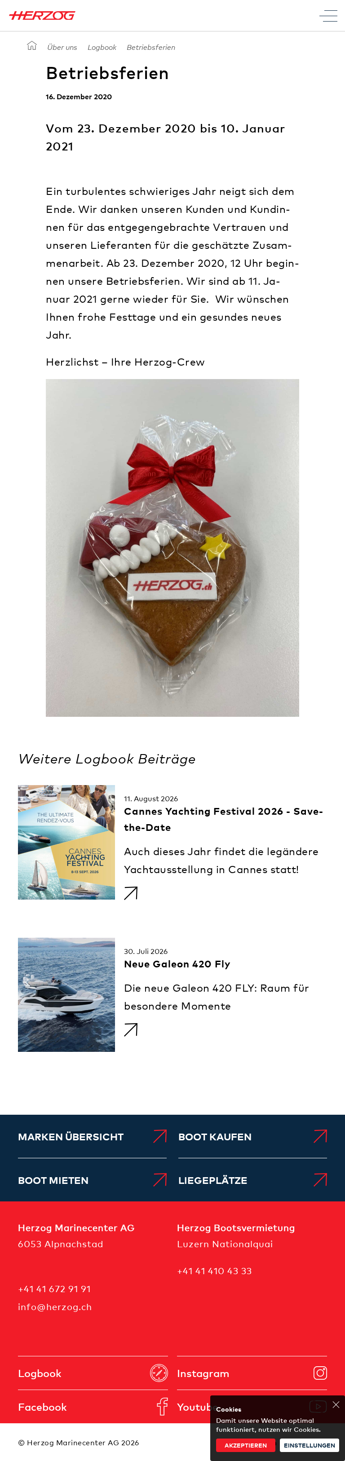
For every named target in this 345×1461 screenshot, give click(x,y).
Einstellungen (309, 1445)
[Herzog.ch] (32, 46)
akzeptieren (246, 1445)
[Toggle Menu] (328, 15)
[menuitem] (92, 1136)
